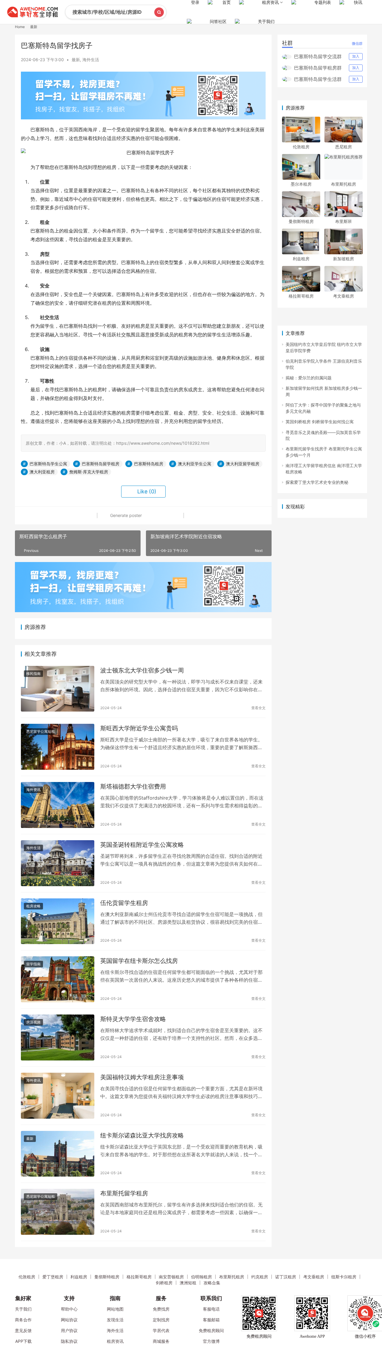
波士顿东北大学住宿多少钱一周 (142, 670)
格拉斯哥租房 (301, 295)
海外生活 (90, 59)
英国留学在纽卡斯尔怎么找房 (139, 960)
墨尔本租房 (301, 184)
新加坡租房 (343, 258)
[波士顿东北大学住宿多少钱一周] (57, 689)
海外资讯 (33, 789)
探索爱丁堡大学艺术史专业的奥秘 (317, 482)
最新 (76, 59)
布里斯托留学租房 (124, 1193)
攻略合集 (212, 1282)
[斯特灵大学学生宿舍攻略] (57, 1037)
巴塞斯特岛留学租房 (100, 463)
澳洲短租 (188, 1282)
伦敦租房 (301, 146)
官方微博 (211, 1341)
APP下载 (23, 1341)
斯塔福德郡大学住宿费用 (133, 786)
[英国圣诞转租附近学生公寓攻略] (57, 863)
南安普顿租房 (171, 1276)
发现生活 (115, 1319)
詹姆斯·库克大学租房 (88, 471)
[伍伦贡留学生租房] (57, 921)
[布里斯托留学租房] (57, 1212)
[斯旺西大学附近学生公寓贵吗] (57, 747)
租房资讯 (115, 1341)
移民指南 (33, 673)
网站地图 (115, 1308)
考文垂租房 (343, 295)
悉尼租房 (343, 146)
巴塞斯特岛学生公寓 (48, 463)
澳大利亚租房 (42, 471)
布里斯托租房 (343, 184)
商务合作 (23, 1319)
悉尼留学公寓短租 (40, 731)
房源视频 (33, 1022)
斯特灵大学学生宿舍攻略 (133, 1019)
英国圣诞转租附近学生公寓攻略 (142, 844)
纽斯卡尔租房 (343, 1276)
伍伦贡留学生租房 (124, 902)
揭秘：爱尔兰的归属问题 (309, 377)
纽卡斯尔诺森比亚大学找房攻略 (142, 1135)
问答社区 (218, 21)
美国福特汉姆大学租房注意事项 (142, 1077)
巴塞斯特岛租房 (148, 463)
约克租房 (259, 1276)
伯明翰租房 (201, 1276)
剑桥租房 (164, 1282)
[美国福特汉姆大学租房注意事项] (57, 1096)
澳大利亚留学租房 (242, 463)
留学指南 (33, 964)
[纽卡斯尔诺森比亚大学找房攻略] (57, 1154)
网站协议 (69, 1319)
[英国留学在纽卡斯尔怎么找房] (57, 979)
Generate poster (125, 515)
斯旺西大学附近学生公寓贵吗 (139, 728)
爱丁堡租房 (52, 1276)
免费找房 (161, 1308)
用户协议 (69, 1330)
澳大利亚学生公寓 (194, 463)
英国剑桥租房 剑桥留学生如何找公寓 (320, 421)
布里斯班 (343, 221)
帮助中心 (69, 1308)
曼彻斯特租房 (301, 221)
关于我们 (266, 21)
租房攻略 (33, 906)
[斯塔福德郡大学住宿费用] (57, 805)
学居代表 (161, 1330)
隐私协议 (69, 1341)
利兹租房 (301, 258)
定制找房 (161, 1319)
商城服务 (161, 1341)
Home (20, 26)
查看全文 (258, 708)
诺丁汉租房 (285, 1276)
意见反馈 (23, 1330)
